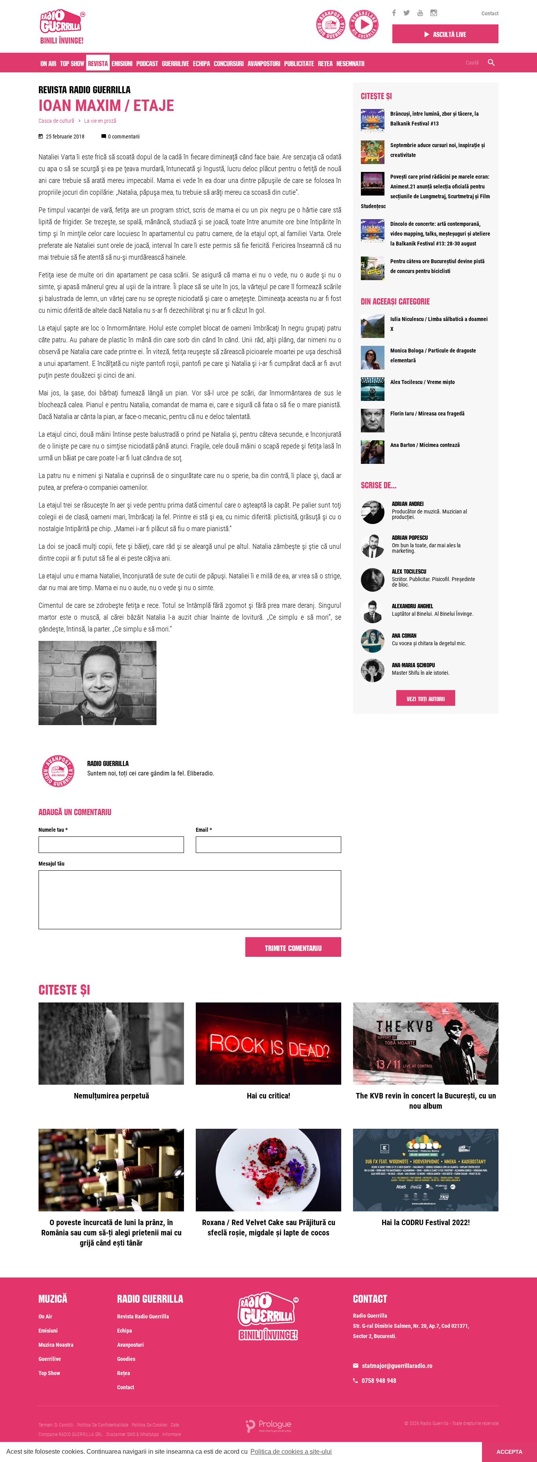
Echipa (201, 63)
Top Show (72, 63)
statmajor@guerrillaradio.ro (397, 1366)
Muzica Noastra (56, 1345)
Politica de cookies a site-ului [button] (291, 1451)
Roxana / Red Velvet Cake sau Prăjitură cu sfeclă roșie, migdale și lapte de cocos (268, 1227)
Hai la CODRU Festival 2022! (426, 1222)
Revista (98, 63)
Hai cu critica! (268, 1095)
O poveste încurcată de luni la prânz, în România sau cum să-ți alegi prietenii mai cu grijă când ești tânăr (111, 1233)
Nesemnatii (350, 63)
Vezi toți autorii (426, 698)
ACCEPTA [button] (509, 1452)
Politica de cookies (149, 1425)
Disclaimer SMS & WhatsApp (132, 1434)
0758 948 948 (379, 1380)
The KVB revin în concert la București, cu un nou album (426, 1101)
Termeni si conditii (56, 1425)
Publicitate (299, 63)
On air (48, 63)
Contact (490, 13)
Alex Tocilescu (409, 570)
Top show (49, 1373)
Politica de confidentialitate (102, 1425)
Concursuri (229, 63)
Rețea (325, 63)
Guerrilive (175, 63)
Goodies (126, 1359)
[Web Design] (268, 1426)
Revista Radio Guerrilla (85, 88)
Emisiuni (122, 63)
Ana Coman (404, 634)
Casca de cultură (56, 121)
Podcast (147, 63)
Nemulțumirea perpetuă (111, 1095)
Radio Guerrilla (108, 762)
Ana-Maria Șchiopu (413, 664)
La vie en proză (100, 121)
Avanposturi (264, 63)
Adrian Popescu (410, 536)
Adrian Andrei (408, 502)
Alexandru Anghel (412, 605)
